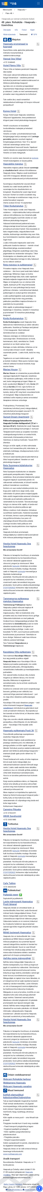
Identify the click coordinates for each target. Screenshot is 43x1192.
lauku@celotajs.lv (15, 1190)
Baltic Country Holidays (13, 1184)
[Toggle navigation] (38, 3)
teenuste (15, 566)
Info (16, 30)
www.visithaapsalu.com (12, 1154)
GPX (35, 34)
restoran (35, 158)
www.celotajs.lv (31, 1190)
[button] (22, 10)
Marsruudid (7, 10)
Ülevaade (7, 30)
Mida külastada (9, 34)
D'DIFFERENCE (9, 588)
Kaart (32, 30)
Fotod (24, 30)
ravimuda (21, 571)
